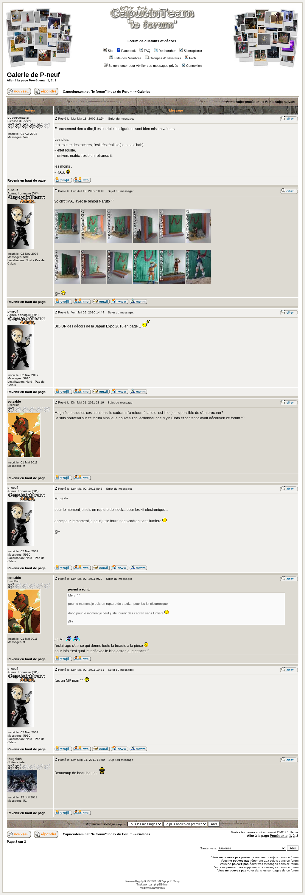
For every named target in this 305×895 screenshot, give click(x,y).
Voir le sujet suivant (280, 101)
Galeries (143, 91)
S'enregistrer (193, 50)
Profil (192, 58)
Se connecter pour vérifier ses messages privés (143, 65)
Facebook (128, 50)
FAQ (147, 50)
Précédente (37, 80)
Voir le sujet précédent (243, 101)
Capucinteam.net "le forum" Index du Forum (98, 91)
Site (110, 50)
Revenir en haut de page (26, 180)
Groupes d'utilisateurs (165, 58)
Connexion (194, 65)
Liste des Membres (127, 58)
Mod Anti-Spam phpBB (152, 887)
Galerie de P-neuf (33, 74)
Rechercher (167, 50)
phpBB (143, 881)
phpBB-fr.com (161, 884)
